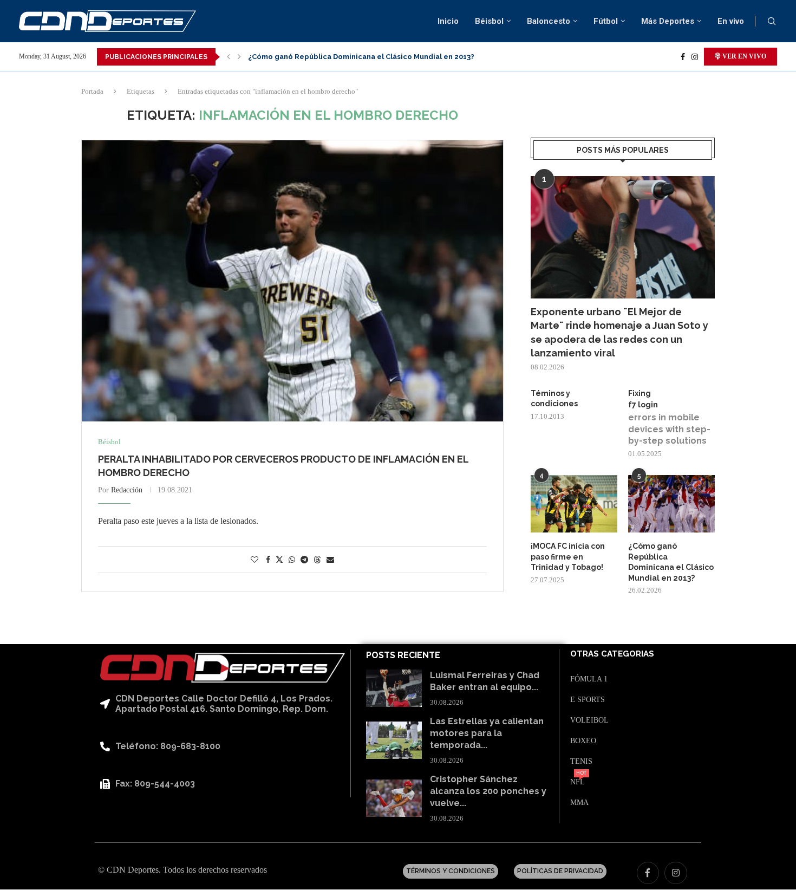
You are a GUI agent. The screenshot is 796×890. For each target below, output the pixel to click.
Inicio (448, 21)
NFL (577, 782)
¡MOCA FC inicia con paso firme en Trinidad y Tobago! (568, 556)
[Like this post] (254, 560)
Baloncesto (548, 21)
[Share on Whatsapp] (292, 560)
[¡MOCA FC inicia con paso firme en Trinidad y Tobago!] (574, 504)
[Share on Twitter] (279, 559)
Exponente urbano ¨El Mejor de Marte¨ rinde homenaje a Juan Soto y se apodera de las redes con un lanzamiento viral (619, 332)
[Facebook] (683, 57)
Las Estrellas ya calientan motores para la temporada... (487, 733)
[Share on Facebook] (268, 560)
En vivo (730, 21)
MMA (579, 803)
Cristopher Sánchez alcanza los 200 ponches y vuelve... (488, 791)
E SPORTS (587, 700)
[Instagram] (695, 57)
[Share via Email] (330, 560)
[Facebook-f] (648, 873)
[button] (228, 57)
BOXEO (583, 741)
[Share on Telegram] (304, 560)
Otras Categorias (612, 654)
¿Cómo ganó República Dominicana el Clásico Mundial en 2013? (361, 57)
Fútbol (605, 21)
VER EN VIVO (743, 56)
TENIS (581, 761)
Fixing (639, 393)
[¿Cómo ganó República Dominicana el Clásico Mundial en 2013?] (671, 504)
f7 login (643, 404)
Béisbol (489, 21)
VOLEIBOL (589, 720)
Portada (92, 91)
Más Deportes (667, 21)
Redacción (126, 490)
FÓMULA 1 (589, 679)
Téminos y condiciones (554, 398)
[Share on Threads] (317, 559)
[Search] (771, 21)
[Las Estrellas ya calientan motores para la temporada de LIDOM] (394, 740)
